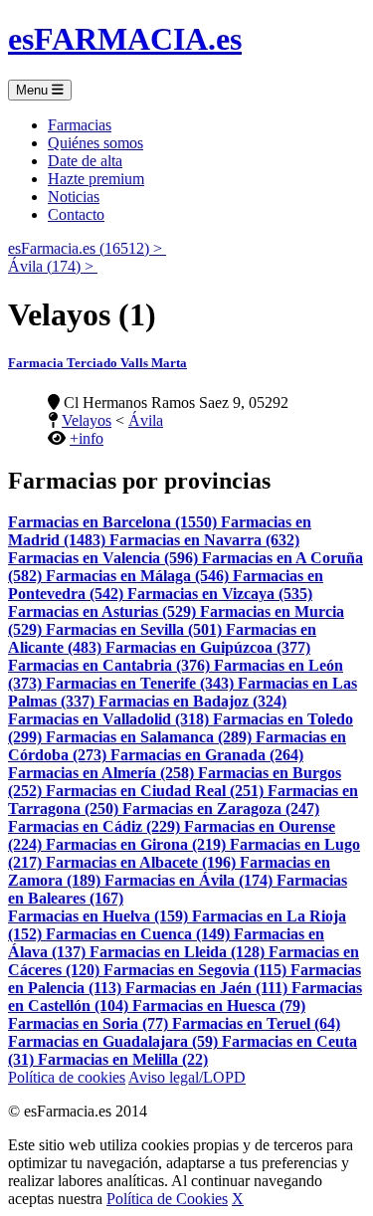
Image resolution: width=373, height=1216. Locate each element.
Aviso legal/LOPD (187, 1077)
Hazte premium (96, 178)
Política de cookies (66, 1077)
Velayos (86, 420)
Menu (34, 90)
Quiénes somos (95, 142)
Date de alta (85, 160)
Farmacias (79, 124)
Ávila (145, 420)
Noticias (73, 196)
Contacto (76, 214)
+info (86, 438)
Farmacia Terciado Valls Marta (97, 362)
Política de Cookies (167, 1198)
